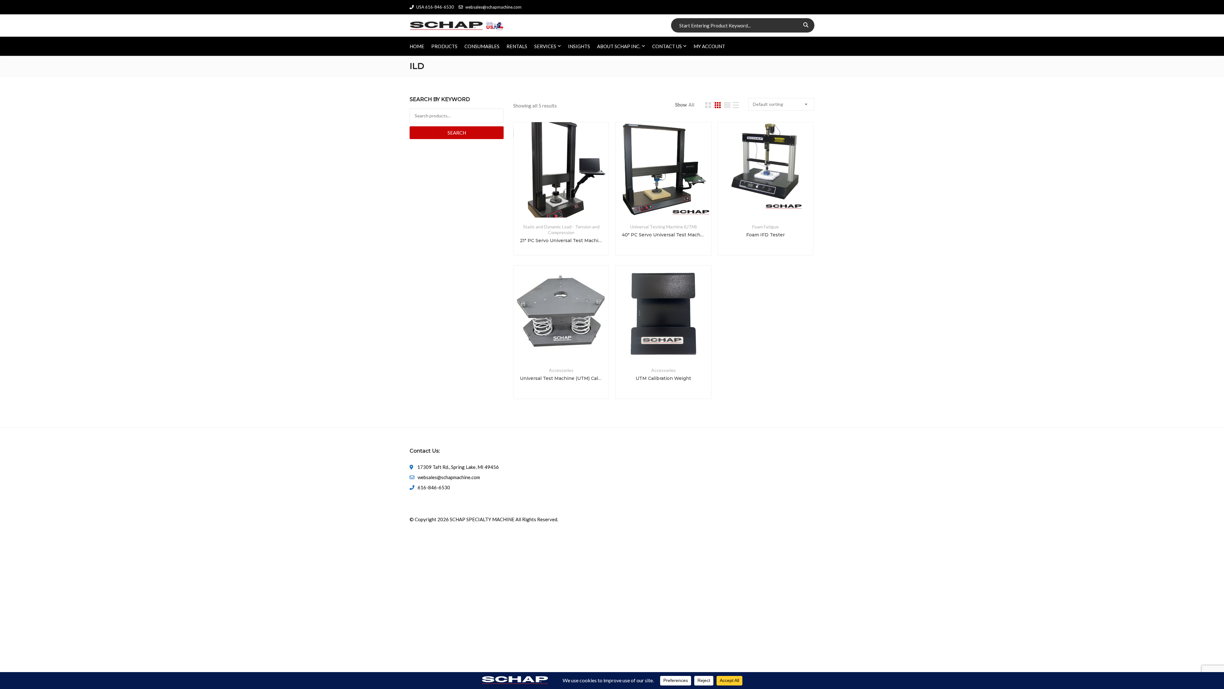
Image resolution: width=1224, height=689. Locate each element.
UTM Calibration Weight (663, 378)
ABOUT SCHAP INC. (618, 46)
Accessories (561, 370)
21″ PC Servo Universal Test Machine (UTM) (561, 240)
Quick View (561, 202)
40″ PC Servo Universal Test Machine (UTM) (663, 235)
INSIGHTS (579, 46)
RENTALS (516, 46)
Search (457, 133)
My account (709, 46)
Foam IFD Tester (765, 235)
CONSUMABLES (481, 46)
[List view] (736, 105)
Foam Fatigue (765, 226)
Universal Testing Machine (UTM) (663, 226)
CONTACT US (667, 46)
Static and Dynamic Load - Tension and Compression (561, 229)
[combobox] (781, 104)
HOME (417, 46)
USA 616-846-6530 (435, 7)
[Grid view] (708, 105)
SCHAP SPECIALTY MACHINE (482, 519)
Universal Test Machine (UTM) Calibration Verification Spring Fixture (561, 378)
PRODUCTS (444, 46)
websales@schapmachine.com (493, 7)
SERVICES (545, 46)
